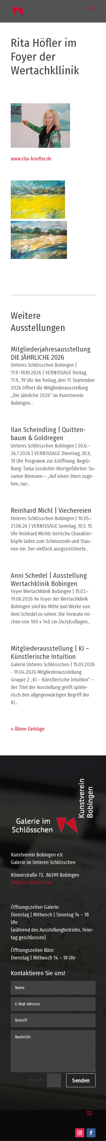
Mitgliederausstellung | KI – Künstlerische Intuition (50, 653)
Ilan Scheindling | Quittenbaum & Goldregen (48, 434)
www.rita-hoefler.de (31, 159)
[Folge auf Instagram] (79, 1132)
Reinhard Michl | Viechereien (51, 510)
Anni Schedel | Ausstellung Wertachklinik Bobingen (49, 580)
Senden (81, 1080)
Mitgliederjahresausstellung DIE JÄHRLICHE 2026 (50, 353)
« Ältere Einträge (28, 729)
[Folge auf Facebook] (91, 1132)
